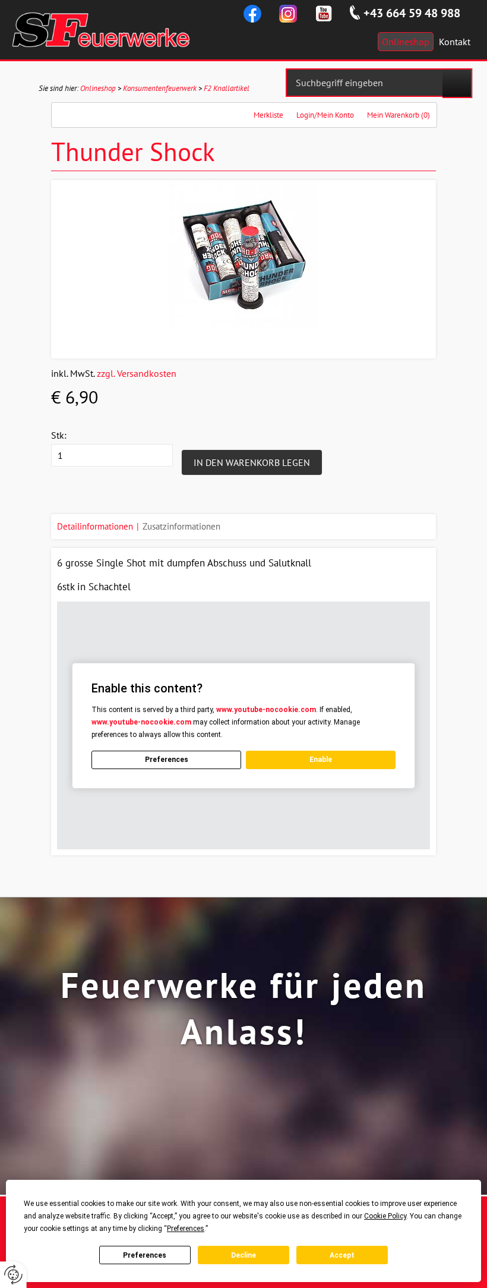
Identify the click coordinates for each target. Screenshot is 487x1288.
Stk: (59, 435)
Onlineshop (98, 88)
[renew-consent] (13, 1274)
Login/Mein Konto (325, 115)
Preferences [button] (185, 1228)
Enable (320, 759)
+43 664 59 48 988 (411, 13)
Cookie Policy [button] (385, 1216)
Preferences (144, 1255)
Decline (243, 1255)
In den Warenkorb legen (252, 462)
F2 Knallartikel (226, 88)
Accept (342, 1255)
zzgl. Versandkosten (136, 373)
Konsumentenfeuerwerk (160, 88)
